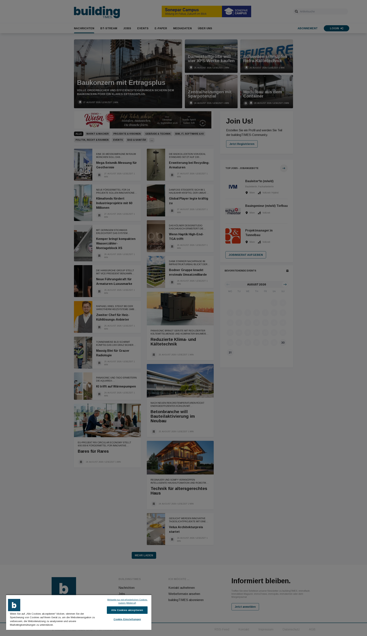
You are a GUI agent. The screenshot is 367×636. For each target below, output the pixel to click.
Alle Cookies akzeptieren (127, 610)
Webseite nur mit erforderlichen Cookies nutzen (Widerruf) (127, 601)
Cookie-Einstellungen (127, 619)
